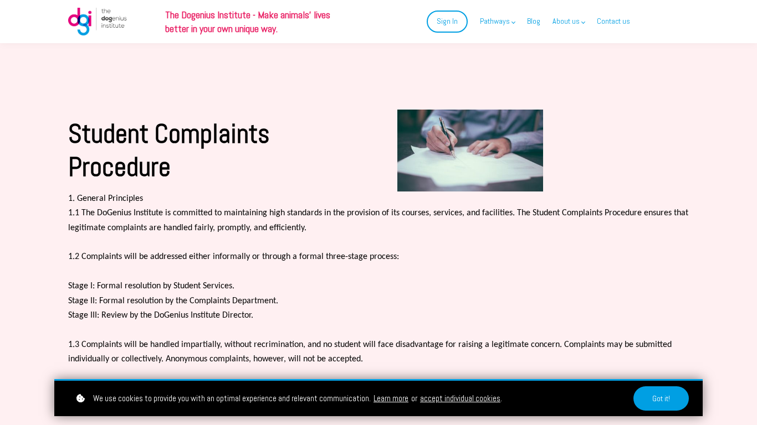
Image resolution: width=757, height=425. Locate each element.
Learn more (391, 398)
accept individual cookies (460, 398)
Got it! (661, 398)
